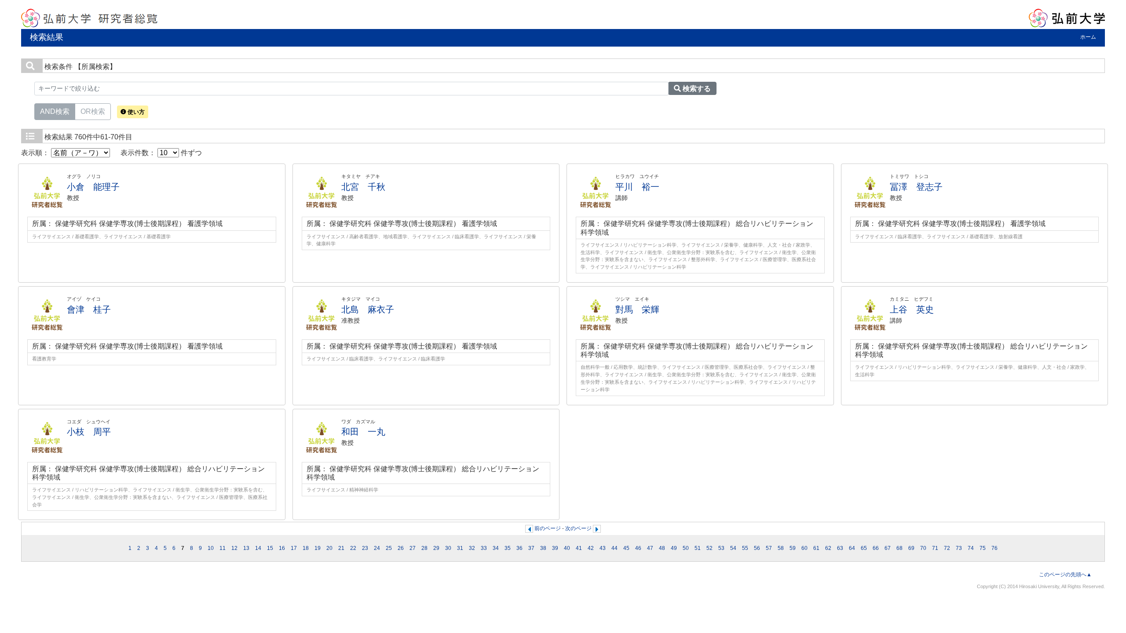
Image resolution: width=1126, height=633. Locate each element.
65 (864, 548)
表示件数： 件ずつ (161, 152)
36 (519, 548)
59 (793, 548)
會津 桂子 (89, 309)
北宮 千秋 (363, 187)
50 (686, 548)
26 (401, 548)
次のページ (578, 528)
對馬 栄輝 (637, 309)
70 (923, 548)
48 (662, 548)
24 (377, 548)
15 (270, 548)
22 (353, 548)
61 (816, 548)
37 (531, 548)
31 (460, 548)
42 (591, 548)
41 (579, 548)
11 (222, 548)
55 (745, 548)
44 (614, 548)
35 (508, 548)
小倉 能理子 (93, 187)
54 (733, 548)
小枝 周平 (89, 432)
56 (757, 548)
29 (436, 548)
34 (496, 548)
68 (899, 548)
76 (994, 548)
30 (448, 548)
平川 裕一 (637, 187)
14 (258, 548)
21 (341, 548)
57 (769, 548)
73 (959, 548)
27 (412, 548)
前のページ (547, 528)
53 (721, 548)
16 (282, 548)
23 (365, 548)
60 (804, 548)
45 (626, 548)
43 (603, 548)
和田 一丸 (363, 432)
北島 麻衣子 (367, 309)
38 (543, 548)
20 (329, 548)
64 (852, 548)
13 (246, 548)
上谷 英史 (912, 309)
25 (389, 548)
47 (650, 548)
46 (638, 548)
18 (306, 548)
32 (472, 548)
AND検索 (54, 111)
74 (971, 548)
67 (888, 548)
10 (211, 548)
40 (567, 548)
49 (674, 548)
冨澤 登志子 (916, 187)
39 (555, 548)
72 (947, 548)
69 (911, 548)
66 (876, 548)
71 (935, 548)
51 (698, 548)
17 (294, 548)
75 (983, 548)
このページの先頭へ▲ (1065, 574)
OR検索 (92, 111)
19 (317, 548)
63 (840, 548)
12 (234, 548)
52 (709, 548)
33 (484, 548)
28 (424, 548)
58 (781, 548)
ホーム (1088, 37)
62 (828, 548)
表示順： (36, 152)
